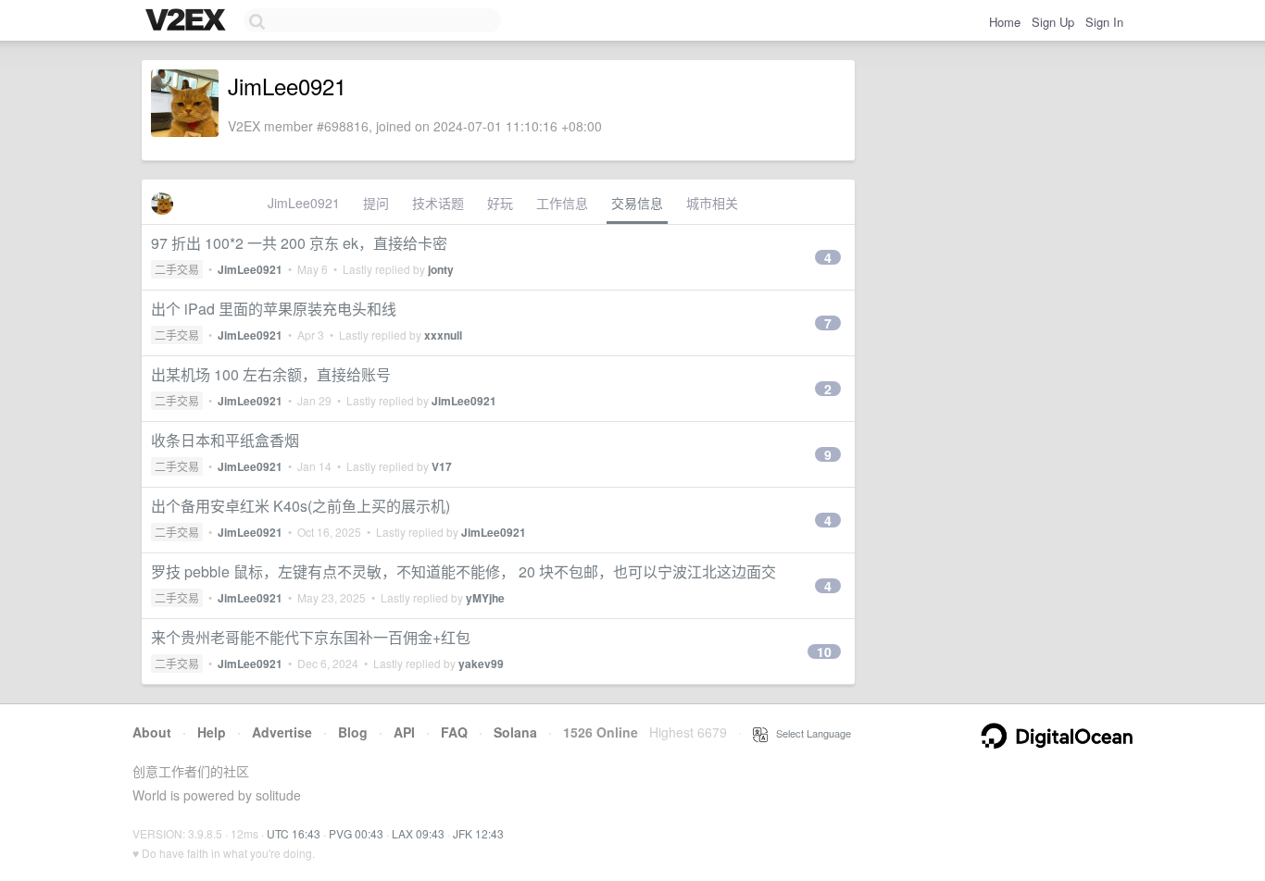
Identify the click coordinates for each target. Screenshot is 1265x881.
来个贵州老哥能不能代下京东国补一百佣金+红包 (310, 637)
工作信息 (562, 202)
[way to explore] (188, 21)
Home (1005, 22)
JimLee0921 (304, 202)
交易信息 (637, 202)
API (404, 732)
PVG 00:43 (356, 833)
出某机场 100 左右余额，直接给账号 (271, 374)
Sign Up (1053, 22)
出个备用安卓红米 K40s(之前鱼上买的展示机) (300, 505)
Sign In (1104, 22)
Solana (515, 732)
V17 (442, 466)
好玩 (500, 202)
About (151, 732)
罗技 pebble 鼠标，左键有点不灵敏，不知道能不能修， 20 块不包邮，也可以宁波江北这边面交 (463, 571)
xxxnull (443, 335)
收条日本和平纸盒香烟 (225, 440)
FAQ (454, 732)
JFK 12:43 (478, 833)
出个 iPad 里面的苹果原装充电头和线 (273, 308)
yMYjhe (485, 597)
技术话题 (438, 202)
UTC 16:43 (293, 833)
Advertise (282, 732)
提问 (376, 202)
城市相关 (712, 202)
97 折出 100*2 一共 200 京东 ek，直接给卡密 (299, 243)
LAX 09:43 (418, 833)
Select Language (809, 733)
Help (211, 732)
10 (824, 651)
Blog (353, 732)
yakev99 (481, 663)
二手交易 (177, 269)
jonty (441, 269)
